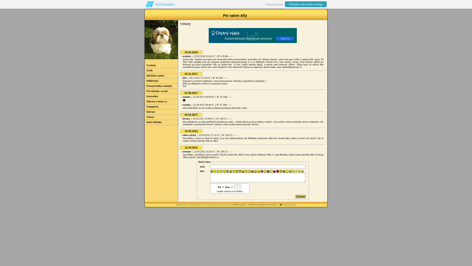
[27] (293, 171)
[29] (299, 171)
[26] (290, 171)
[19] (268, 171)
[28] (296, 171)
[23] (280, 171)
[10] (240, 171)
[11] (243, 171)
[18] (265, 171)
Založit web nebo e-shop (305, 4)
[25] (287, 171)
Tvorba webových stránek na (225, 205)
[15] (255, 171)
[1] (211, 171)
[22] (277, 171)
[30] (302, 171)
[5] (224, 171)
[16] (258, 171)
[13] (249, 171)
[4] (221, 171)
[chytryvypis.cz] (253, 35)
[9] (236, 171)
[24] (283, 171)
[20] (271, 171)
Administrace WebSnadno (189, 205)
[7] (230, 171)
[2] (215, 171)
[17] (262, 171)
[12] (246, 171)
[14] (252, 171)
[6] (227, 171)
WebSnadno (164, 4)
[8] (233, 171)
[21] (274, 171)
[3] (218, 171)
